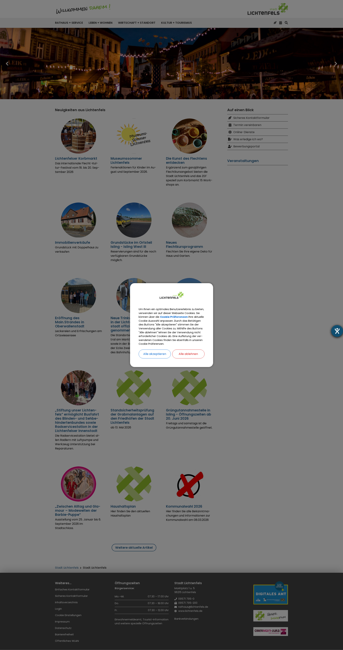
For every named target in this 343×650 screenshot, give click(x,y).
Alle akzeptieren (154, 354)
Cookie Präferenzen (174, 317)
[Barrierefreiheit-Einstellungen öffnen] (337, 331)
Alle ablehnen (188, 354)
